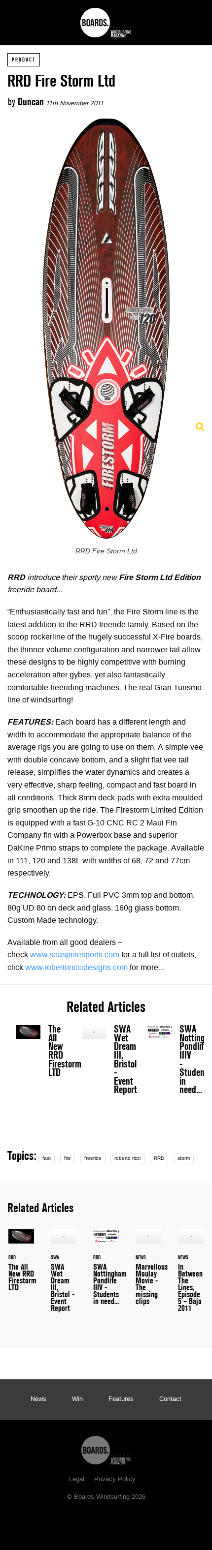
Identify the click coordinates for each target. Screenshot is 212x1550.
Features (121, 1399)
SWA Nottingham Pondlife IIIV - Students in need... (171, 1061)
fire (67, 1158)
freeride (93, 1158)
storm (183, 1158)
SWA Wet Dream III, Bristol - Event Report (106, 1061)
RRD (159, 1158)
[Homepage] (106, 1447)
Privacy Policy (115, 1480)
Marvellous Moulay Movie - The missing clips (148, 1273)
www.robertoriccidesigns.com (76, 968)
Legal (76, 1480)
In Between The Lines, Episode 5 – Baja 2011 (191, 1276)
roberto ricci (127, 1158)
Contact (170, 1399)
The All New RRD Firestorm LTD (40, 1053)
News (38, 1399)
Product (23, 59)
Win (77, 1399)
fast (46, 1158)
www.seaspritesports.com (74, 955)
